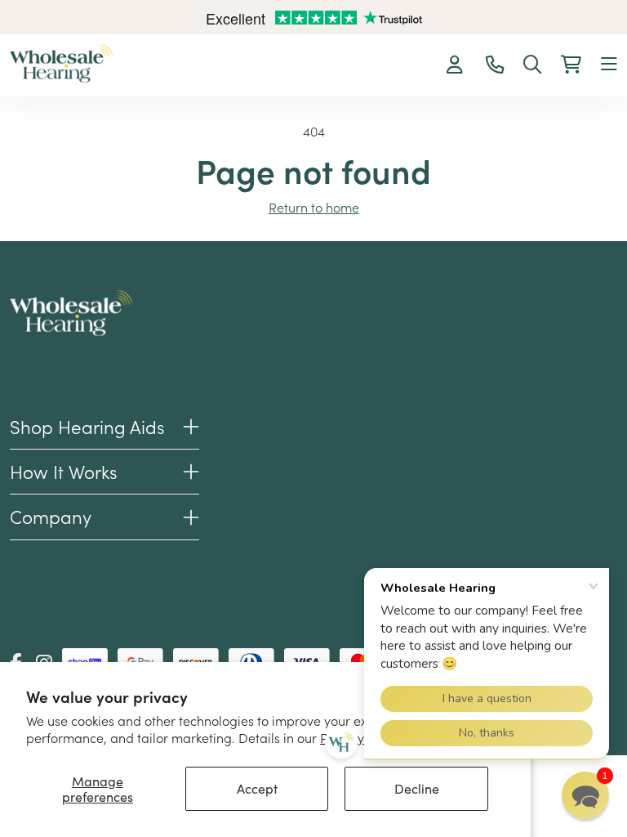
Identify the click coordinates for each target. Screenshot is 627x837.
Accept (257, 788)
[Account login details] (456, 65)
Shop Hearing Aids (87, 426)
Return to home (314, 207)
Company (50, 516)
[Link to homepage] (61, 63)
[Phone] (495, 65)
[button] (609, 65)
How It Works (64, 471)
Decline (416, 788)
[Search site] (532, 65)
